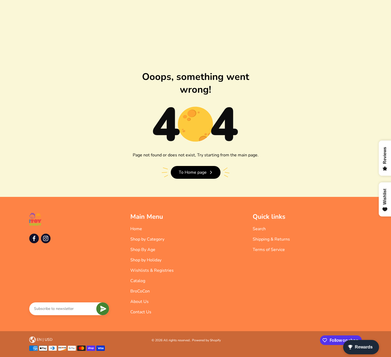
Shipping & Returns (271, 239)
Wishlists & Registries (152, 270)
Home (136, 229)
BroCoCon (140, 291)
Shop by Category (147, 239)
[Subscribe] (102, 308)
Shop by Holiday (145, 260)
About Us (139, 302)
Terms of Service (269, 250)
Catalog (137, 281)
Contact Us (140, 312)
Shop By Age (142, 250)
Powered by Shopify (206, 340)
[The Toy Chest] (35, 219)
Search (259, 229)
